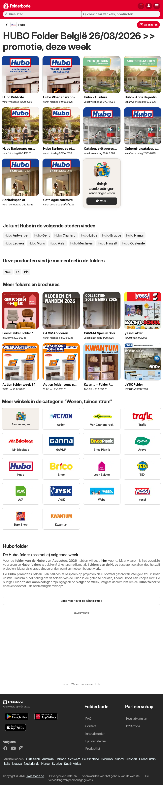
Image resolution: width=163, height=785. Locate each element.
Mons (36, 243)
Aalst (57, 243)
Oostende (133, 243)
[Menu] (156, 6)
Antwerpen (17, 235)
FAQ (88, 719)
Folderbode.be (35, 776)
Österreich (33, 759)
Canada (60, 759)
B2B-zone (133, 726)
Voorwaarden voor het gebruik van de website (111, 776)
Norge (45, 764)
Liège (89, 235)
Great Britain (147, 759)
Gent (41, 235)
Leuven (14, 243)
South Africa (72, 764)
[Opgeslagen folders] (141, 6)
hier (104, 561)
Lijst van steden (95, 741)
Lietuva (17, 764)
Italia (7, 764)
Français (131, 759)
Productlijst (92, 748)
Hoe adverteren (136, 719)
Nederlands (31, 764)
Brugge (111, 235)
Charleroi (65, 235)
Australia (47, 759)
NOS (8, 272)
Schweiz (74, 759)
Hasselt (107, 243)
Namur (135, 235)
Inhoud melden (95, 734)
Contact (90, 726)
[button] (148, 6)
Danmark (107, 759)
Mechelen (81, 243)
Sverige (57, 764)
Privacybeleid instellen (63, 776)
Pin (26, 272)
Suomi (119, 759)
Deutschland (90, 759)
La (17, 272)
